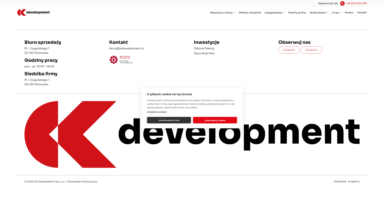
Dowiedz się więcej (156, 111)
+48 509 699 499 (356, 3)
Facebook (312, 49)
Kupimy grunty (297, 12)
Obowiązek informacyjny (82, 181)
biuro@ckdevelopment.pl (126, 48)
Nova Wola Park (204, 53)
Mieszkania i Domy (221, 12)
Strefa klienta (318, 12)
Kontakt (362, 12)
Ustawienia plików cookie (169, 120)
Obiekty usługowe (250, 12)
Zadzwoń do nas (328, 3)
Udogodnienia (273, 12)
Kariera (349, 12)
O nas (335, 12)
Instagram (289, 49)
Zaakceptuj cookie (215, 120)
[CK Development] (44, 12)
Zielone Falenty (204, 48)
